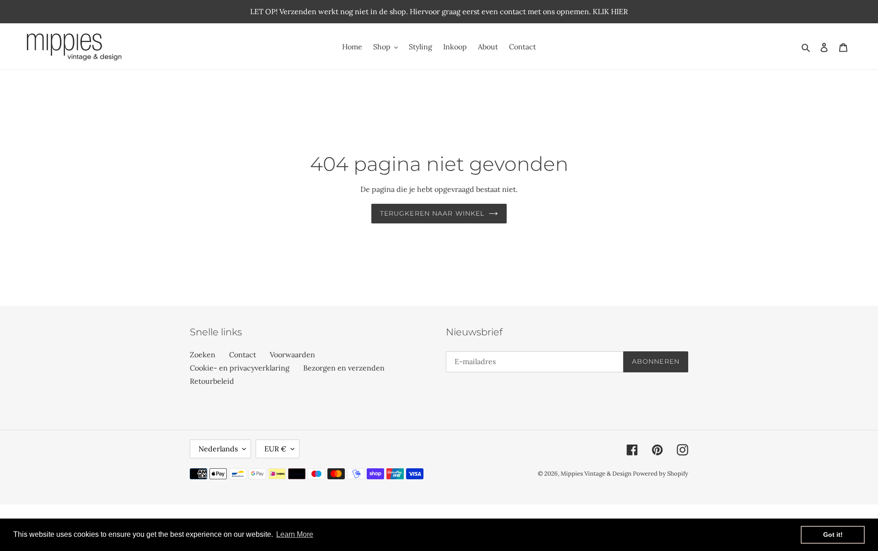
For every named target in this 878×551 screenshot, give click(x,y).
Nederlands (218, 448)
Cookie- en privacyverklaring (239, 367)
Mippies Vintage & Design (597, 473)
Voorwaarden (292, 354)
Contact (242, 354)
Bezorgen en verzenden (344, 367)
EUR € (275, 448)
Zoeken (202, 354)
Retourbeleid (212, 381)
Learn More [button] (294, 534)
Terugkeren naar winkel (432, 213)
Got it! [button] (833, 534)
